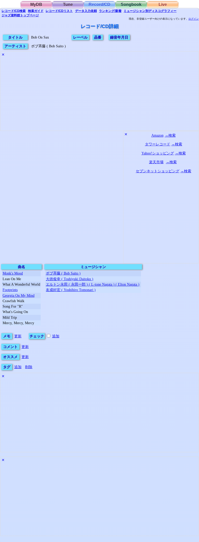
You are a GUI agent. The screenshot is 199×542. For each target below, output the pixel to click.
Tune (68, 4)
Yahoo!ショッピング (157, 153)
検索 (14, 11)
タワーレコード (157, 144)
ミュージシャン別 (150, 11)
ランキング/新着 (110, 11)
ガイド (36, 11)
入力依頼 (86, 11)
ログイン (193, 19)
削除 (28, 367)
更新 (18, 336)
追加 (55, 336)
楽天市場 (156, 162)
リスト (59, 11)
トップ (20, 15)
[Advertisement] (99, 94)
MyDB (36, 4)
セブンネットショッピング (157, 171)
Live (163, 4)
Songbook (131, 4)
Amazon (157, 135)
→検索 (170, 135)
